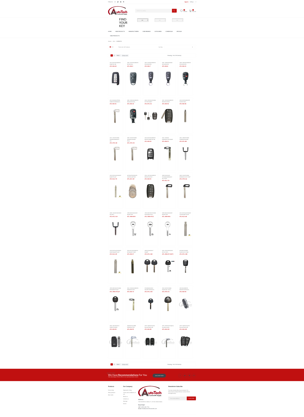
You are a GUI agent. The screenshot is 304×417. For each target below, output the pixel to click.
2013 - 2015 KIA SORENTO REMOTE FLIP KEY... (167, 101)
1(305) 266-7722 (145, 407)
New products (111, 392)
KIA (110, 68)
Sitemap (125, 401)
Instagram (123, 2)
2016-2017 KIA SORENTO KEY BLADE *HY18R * (132, 251)
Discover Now (159, 375)
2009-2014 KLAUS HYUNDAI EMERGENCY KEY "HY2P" (167, 177)
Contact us (126, 399)
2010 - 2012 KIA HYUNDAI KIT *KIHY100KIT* (150, 101)
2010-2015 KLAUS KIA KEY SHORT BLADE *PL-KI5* (115, 251)
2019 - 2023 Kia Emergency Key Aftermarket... (168, 326)
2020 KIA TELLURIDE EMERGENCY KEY (131, 326)
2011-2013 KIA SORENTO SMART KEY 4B (115, 63)
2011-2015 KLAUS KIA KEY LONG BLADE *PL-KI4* (185, 213)
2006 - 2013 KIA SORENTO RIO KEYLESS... (132, 63)
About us (125, 396)
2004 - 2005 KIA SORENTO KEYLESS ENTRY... (185, 63)
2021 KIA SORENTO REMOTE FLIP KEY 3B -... (185, 288)
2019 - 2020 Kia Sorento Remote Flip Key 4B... (150, 326)
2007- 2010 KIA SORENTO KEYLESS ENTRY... (150, 63)
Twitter (118, 2)
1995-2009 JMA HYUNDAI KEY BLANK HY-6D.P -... (115, 288)
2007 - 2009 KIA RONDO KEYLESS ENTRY (167, 63)
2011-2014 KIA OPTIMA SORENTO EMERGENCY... (115, 101)
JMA (128, 218)
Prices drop (111, 390)
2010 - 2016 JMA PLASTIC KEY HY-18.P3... (167, 251)
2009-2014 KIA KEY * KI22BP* (149, 251)
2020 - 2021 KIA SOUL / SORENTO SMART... (115, 326)
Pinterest (120, 2)
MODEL (152, 20)
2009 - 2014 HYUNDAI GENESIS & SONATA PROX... (132, 139)
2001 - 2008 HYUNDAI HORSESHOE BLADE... (184, 138)
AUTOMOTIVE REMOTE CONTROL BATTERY (132, 176)
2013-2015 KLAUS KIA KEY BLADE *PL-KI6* (115, 176)
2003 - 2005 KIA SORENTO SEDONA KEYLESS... (132, 101)
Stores (124, 403)
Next (118, 55)
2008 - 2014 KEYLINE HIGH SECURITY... (115, 213)
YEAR (170, 20)
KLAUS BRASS (113, 181)
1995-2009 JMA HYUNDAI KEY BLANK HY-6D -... (150, 213)
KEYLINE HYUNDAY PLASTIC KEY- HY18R (184, 251)
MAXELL (129, 181)
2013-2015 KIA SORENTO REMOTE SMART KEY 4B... (150, 138)
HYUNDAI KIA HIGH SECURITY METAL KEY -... (150, 288)
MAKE (135, 20)
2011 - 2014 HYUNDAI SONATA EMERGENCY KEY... (114, 139)
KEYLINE (146, 105)
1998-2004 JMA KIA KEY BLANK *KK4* (132, 213)
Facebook (115, 2)
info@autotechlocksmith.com (149, 408)
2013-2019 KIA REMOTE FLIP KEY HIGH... (185, 101)
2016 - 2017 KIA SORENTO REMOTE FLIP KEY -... (150, 176)
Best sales (110, 395)
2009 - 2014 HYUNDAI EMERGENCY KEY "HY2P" (185, 176)
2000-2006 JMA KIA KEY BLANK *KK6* (167, 213)
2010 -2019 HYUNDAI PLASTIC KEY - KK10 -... (167, 288)
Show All (125, 55)
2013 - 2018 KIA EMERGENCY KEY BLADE (167, 138)
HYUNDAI (112, 145)
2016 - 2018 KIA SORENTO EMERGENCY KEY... (132, 288)
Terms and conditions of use (129, 393)
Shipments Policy (127, 390)
